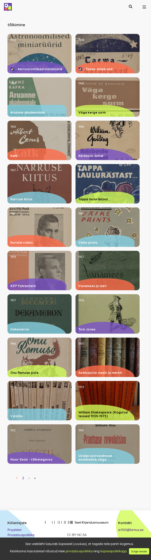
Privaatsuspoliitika (20, 535)
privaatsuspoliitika (79, 551)
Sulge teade (139, 551)
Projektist (14, 530)
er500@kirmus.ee (131, 530)
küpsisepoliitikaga (113, 551)
